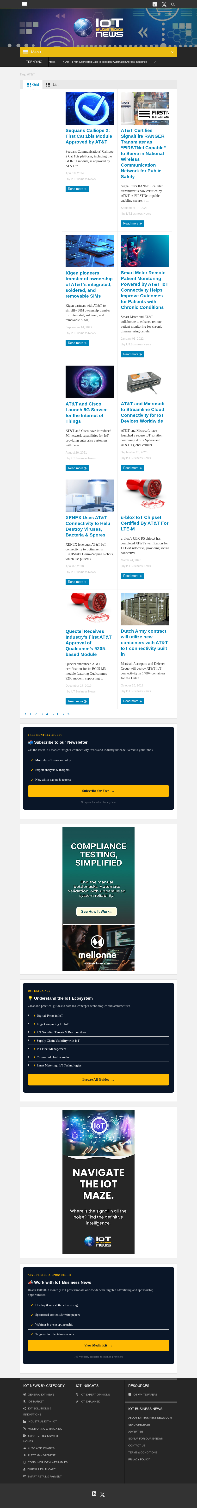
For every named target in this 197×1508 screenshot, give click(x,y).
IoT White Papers (145, 1394)
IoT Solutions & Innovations (37, 1411)
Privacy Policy (139, 1459)
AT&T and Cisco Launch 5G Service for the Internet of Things (87, 412)
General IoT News (41, 1394)
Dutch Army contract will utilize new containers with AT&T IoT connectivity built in (144, 643)
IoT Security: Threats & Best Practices (60, 1032)
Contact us (136, 1445)
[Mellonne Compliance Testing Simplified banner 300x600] (98, 899)
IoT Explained (90, 1401)
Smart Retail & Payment (45, 1476)
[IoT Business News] (98, 27)
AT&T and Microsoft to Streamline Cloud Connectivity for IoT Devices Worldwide (143, 412)
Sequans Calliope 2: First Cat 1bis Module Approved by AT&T (89, 136)
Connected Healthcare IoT (52, 1057)
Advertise (135, 1431)
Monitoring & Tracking (45, 1428)
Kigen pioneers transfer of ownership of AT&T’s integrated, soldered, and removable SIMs (89, 284)
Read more (76, 189)
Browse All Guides (98, 1080)
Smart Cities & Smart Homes (40, 1438)
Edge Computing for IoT (51, 1024)
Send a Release (139, 1424)
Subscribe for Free (98, 791)
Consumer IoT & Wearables (48, 1462)
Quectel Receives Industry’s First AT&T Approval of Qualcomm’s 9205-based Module (89, 643)
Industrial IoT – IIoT (42, 1421)
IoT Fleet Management (50, 1049)
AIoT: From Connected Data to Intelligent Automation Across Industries (84, 61)
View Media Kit (98, 1345)
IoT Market (36, 1401)
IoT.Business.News (83, 179)
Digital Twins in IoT (48, 1015)
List (55, 84)
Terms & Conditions (142, 1452)
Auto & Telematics (41, 1448)
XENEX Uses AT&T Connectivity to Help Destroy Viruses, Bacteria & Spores (88, 526)
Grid (35, 84)
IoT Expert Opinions (95, 1394)
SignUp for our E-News (145, 1438)
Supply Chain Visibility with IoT (57, 1040)
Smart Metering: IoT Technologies (57, 1065)
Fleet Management (41, 1455)
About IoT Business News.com (150, 1417)
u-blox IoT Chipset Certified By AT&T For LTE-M (144, 523)
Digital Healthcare (41, 1469)
